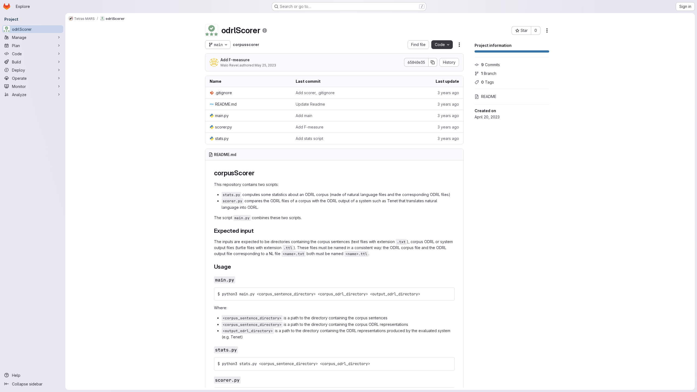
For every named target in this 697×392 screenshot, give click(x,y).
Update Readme (310, 104)
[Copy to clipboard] (448, 294)
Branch (488, 73)
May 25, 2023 (265, 65)
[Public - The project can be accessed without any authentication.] (264, 30)
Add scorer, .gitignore (315, 92)
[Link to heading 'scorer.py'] (243, 380)
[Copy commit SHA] (433, 62)
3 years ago (448, 92)
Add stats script (309, 138)
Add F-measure (235, 59)
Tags (487, 82)
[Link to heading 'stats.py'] (240, 350)
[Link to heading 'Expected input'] (257, 230)
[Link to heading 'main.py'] (238, 280)
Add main (304, 115)
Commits (490, 64)
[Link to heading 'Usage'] (234, 266)
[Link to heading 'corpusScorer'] (258, 173)
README (488, 96)
